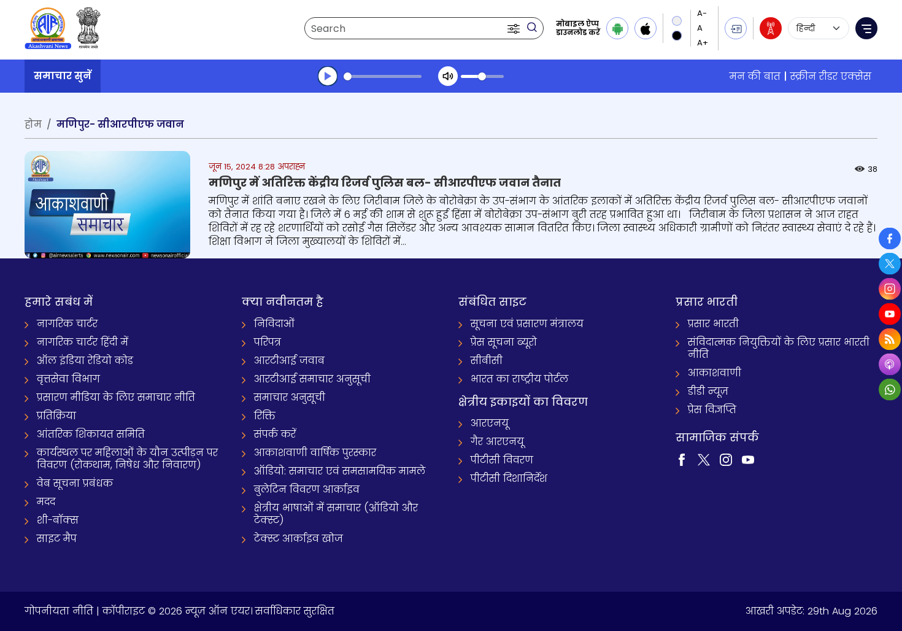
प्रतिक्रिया (56, 416)
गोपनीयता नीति (59, 611)
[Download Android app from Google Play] (617, 28)
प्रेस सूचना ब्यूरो (504, 342)
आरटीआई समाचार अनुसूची (312, 379)
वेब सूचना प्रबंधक (75, 483)
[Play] (327, 76)
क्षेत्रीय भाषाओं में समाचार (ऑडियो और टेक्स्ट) (336, 514)
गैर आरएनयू (497, 442)
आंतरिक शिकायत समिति (91, 434)
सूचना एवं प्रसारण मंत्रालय (527, 324)
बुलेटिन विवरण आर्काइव (307, 489)
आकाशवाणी (714, 373)
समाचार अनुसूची (289, 397)
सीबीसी (487, 361)
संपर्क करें (275, 434)
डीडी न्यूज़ (708, 391)
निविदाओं (274, 324)
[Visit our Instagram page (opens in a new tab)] (726, 459)
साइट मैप (57, 539)
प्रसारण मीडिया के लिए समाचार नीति (116, 397)
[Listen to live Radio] (771, 28)
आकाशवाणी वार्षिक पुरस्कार (315, 453)
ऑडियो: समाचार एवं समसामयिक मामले (339, 471)
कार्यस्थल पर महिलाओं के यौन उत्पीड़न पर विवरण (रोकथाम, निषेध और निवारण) (127, 459)
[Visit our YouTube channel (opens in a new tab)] (748, 459)
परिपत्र (267, 342)
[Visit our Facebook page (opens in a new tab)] (682, 459)
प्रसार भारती (713, 324)
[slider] (383, 76)
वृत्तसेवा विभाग (68, 379)
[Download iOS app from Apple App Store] (645, 28)
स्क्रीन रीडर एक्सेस (830, 76)
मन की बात (755, 76)
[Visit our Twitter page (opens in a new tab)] (704, 459)
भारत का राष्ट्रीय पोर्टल (519, 379)
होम (33, 124)
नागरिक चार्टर (67, 324)
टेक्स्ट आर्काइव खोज (298, 539)
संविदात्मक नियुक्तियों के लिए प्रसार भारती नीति (778, 348)
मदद (46, 502)
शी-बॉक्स (58, 520)
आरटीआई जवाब (289, 361)
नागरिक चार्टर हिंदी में (82, 342)
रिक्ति (265, 416)
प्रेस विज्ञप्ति (712, 410)
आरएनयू (490, 423)
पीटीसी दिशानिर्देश (509, 478)
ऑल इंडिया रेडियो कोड (85, 361)
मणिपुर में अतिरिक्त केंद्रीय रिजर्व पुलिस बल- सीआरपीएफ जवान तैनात (385, 182)
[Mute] (448, 76)
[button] (514, 28)
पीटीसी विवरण (502, 460)
